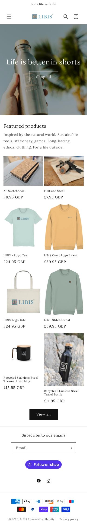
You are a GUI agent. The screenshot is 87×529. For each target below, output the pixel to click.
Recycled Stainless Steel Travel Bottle (61, 392)
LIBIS (23, 519)
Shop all (43, 76)
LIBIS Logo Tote (14, 320)
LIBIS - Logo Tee (15, 255)
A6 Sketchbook (14, 191)
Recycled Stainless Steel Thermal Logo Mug (20, 379)
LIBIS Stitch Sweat (57, 320)
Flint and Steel (54, 191)
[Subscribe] (70, 447)
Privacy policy (69, 519)
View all (43, 414)
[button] (9, 16)
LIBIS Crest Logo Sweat (61, 255)
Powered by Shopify (41, 519)
